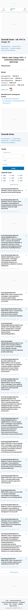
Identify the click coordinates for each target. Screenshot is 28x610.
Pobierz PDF (4, 89)
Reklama (20, 604)
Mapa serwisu (13, 606)
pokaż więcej (13, 572)
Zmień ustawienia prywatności (10, 602)
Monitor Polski (5, 48)
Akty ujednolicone (5, 46)
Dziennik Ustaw (16, 46)
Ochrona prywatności (15, 600)
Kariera (6, 604)
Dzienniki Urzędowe (15, 48)
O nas (7, 600)
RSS (10, 604)
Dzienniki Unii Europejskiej (8, 50)
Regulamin (22, 602)
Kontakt (15, 604)
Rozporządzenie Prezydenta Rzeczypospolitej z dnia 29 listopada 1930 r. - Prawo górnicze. (14, 101)
